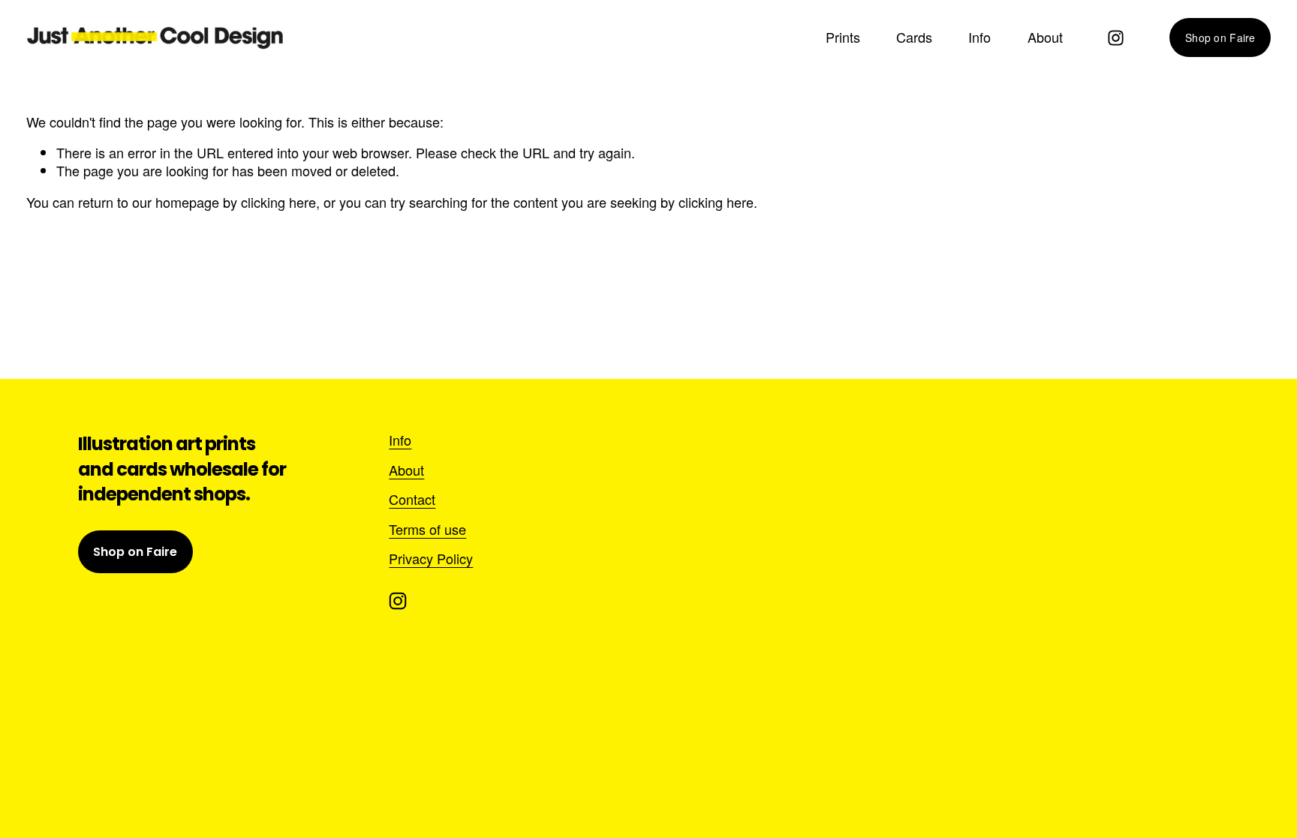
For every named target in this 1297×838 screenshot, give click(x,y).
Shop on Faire (1220, 37)
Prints (843, 37)
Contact (412, 500)
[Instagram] (1115, 38)
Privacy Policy (431, 559)
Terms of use (427, 530)
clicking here (278, 202)
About (1045, 37)
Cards (914, 37)
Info (979, 37)
